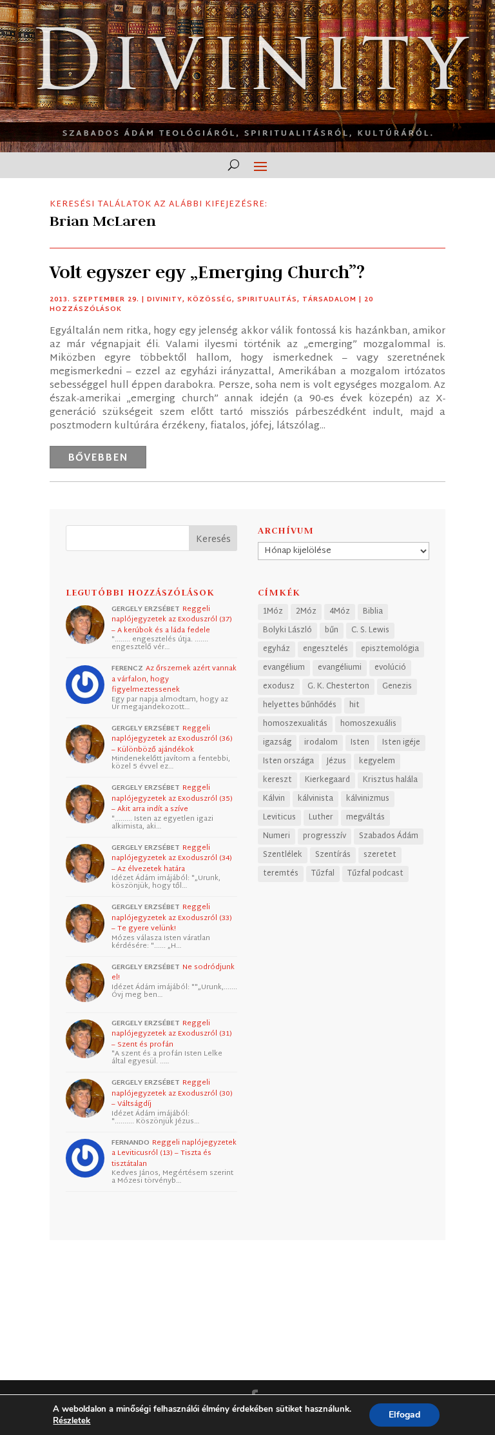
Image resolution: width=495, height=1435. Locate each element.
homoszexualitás (295, 724)
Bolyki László (287, 630)
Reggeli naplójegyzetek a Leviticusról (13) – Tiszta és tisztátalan (174, 1153)
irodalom (321, 743)
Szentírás (333, 855)
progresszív (324, 836)
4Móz (339, 612)
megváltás (365, 817)
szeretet (380, 855)
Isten (360, 743)
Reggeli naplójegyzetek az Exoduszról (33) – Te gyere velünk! (172, 918)
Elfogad (404, 1415)
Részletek (71, 1421)
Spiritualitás (267, 300)
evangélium (284, 668)
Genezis (397, 686)
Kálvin (274, 799)
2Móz (306, 612)
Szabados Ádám (388, 836)
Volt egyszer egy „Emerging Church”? (207, 272)
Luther (321, 817)
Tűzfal (323, 874)
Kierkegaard (327, 780)
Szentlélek (282, 855)
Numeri (276, 836)
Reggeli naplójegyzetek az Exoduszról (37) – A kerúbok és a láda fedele (172, 620)
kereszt (277, 780)
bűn (331, 630)
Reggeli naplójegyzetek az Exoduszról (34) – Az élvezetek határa (172, 858)
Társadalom (329, 300)
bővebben (98, 458)
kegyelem (377, 761)
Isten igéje (401, 743)
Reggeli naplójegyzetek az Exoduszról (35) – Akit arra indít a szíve (172, 798)
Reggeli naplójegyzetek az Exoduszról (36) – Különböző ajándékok (172, 739)
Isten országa (288, 761)
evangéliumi (340, 668)
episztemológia (390, 649)
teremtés (280, 874)
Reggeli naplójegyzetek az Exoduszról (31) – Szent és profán (172, 1034)
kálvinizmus (367, 799)
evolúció (390, 668)
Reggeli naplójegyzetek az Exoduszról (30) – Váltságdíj (172, 1093)
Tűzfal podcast (375, 874)
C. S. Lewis (370, 630)
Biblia (373, 612)
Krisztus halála (390, 780)
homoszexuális (368, 724)
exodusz (279, 686)
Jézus (336, 761)
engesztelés (325, 649)
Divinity (164, 300)
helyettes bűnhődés (299, 705)
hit (354, 705)
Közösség (210, 300)
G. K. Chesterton (338, 686)
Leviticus (279, 817)
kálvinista (315, 799)
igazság (277, 743)
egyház (276, 649)
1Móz (273, 612)
